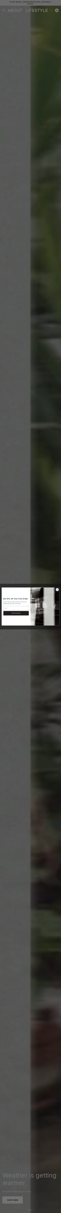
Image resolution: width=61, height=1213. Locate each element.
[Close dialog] (57, 589)
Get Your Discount (16, 613)
